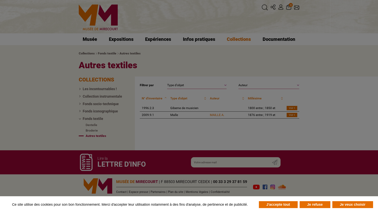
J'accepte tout (278, 204)
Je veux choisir (352, 204)
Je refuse (315, 204)
